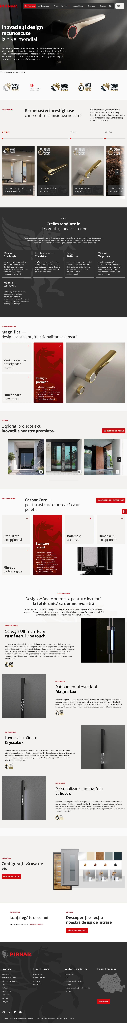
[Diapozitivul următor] (117, 172)
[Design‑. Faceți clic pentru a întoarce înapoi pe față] (60, 346)
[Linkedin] (15, 1012)
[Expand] (30, 190)
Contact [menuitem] (103, 6)
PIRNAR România (36, 924)
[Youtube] (20, 1012)
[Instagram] (9, 1012)
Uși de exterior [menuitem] (43, 6)
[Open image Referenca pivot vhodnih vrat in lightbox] (117, 472)
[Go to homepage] (9, 6)
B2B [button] (118, 6)
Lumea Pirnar (8, 72)
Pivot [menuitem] (56, 6)
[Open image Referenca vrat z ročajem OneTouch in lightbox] (41, 472)
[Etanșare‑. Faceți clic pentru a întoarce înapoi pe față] (59, 518)
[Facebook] (4, 1012)
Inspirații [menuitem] (64, 6)
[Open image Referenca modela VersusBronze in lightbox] (79, 472)
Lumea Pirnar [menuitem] (78, 6)
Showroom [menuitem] (92, 6)
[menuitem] (30, 6)
